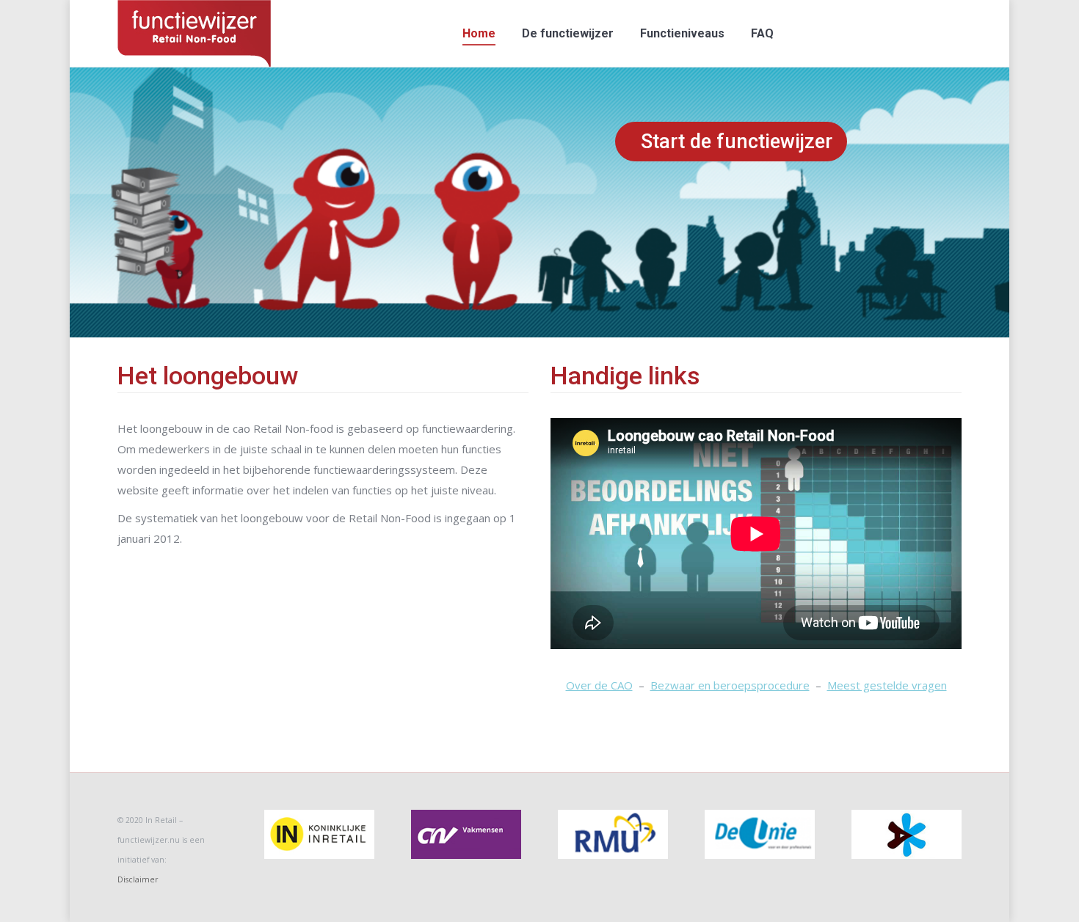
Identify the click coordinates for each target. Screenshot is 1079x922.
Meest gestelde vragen (887, 685)
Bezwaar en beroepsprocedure (730, 685)
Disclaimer (137, 879)
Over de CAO (599, 685)
